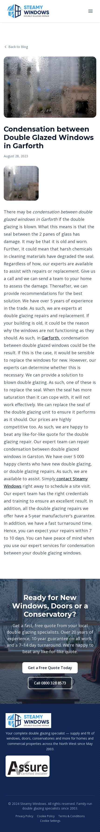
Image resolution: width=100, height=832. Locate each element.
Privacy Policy (24, 816)
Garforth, (51, 338)
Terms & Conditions (71, 816)
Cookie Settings (50, 821)
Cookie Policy (46, 816)
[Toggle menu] (90, 11)
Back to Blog (18, 46)
